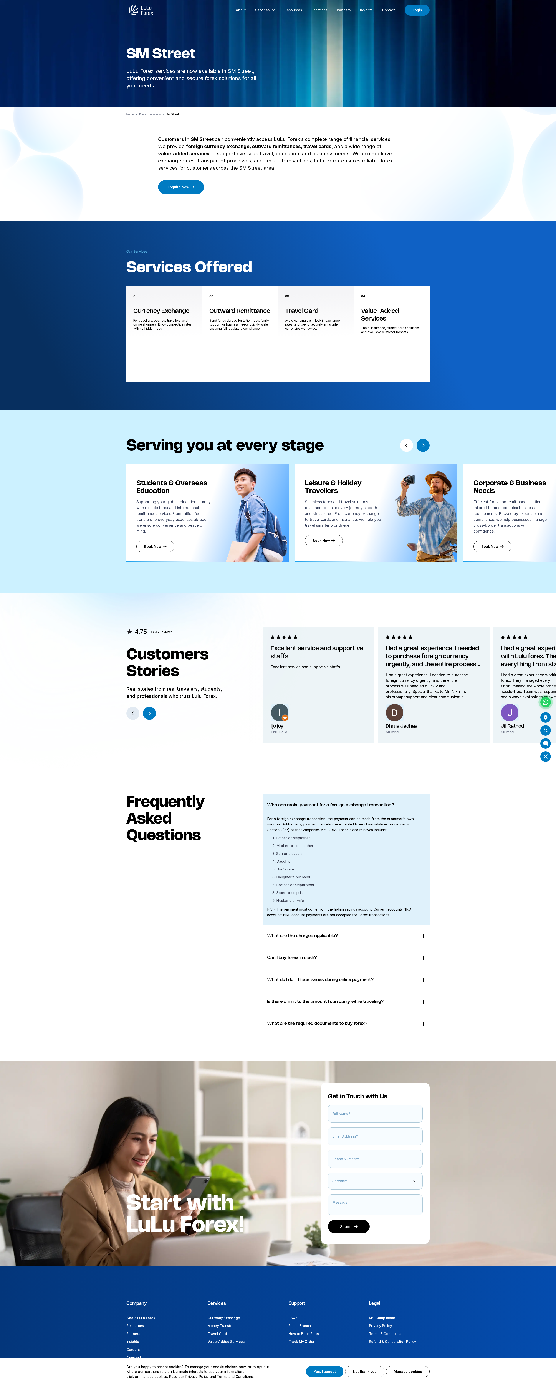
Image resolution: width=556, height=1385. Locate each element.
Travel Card (217, 1334)
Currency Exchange (224, 1318)
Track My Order (301, 1341)
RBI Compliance (382, 1318)
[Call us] (545, 730)
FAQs (293, 1318)
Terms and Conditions (235, 1376)
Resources (135, 1325)
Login (417, 10)
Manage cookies (408, 1371)
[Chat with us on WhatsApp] (545, 702)
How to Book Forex (304, 1334)
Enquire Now (178, 187)
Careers (133, 1349)
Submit (346, 1226)
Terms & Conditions (385, 1334)
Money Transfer (221, 1325)
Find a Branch (300, 1325)
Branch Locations (150, 114)
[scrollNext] (423, 445)
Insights (132, 1341)
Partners (133, 1334)
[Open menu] (545, 756)
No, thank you (365, 1371)
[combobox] (333, 1183)
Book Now (152, 546)
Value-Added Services (226, 1341)
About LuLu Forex (140, 1318)
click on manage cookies (146, 1376)
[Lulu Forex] (141, 10)
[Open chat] (545, 743)
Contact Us (135, 1357)
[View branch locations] (545, 717)
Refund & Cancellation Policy (392, 1341)
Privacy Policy (380, 1325)
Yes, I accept (325, 1371)
